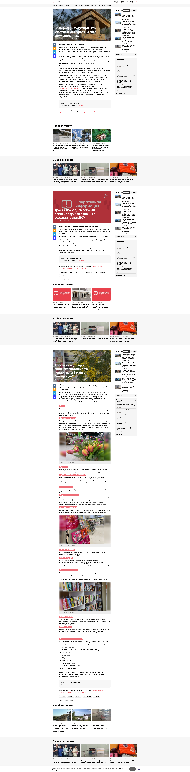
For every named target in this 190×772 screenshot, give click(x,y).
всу (82, 272)
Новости (55, 5)
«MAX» (84, 113)
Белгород (61, 5)
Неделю (126, 10)
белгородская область (88, 116)
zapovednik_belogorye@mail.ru (69, 88)
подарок (70, 696)
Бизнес (76, 5)
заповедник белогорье (66, 116)
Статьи (81, 5)
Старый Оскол (68, 5)
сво (76, 272)
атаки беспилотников (91, 272)
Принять (132, 769)
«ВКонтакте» (77, 113)
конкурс (77, 116)
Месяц (133, 10)
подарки (63, 696)
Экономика (93, 5)
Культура (87, 5)
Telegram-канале (97, 111)
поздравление (87, 696)
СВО (99, 5)
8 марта (78, 696)
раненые (102, 272)
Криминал (109, 5)
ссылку (81, 105)
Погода (103, 5)
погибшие (63, 275)
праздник (97, 696)
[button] (132, 60)
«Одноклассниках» (65, 113)
